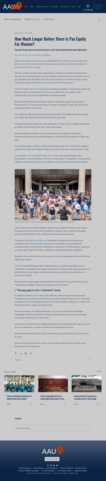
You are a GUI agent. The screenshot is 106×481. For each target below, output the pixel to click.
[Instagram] (87, 10)
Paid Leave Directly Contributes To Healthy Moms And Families (19, 397)
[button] (88, 5)
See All (99, 371)
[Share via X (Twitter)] (21, 353)
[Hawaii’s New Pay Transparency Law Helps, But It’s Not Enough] (87, 383)
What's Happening (12, 19)
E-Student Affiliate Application (28, 471)
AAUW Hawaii (38, 468)
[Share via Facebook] (16, 353)
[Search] (101, 6)
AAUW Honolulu (25, 468)
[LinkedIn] (89, 10)
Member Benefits (48, 471)
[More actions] (90, 33)
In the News (49, 19)
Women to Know (32, 19)
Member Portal (80, 468)
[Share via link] (31, 353)
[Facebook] (84, 10)
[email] (92, 10)
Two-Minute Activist (64, 471)
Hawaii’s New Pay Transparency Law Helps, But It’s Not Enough (85, 397)
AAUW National (51, 468)
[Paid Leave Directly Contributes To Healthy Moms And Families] (19, 383)
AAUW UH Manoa (66, 468)
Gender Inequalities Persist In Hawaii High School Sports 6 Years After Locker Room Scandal (53, 397)
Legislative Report (80, 471)
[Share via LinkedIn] (26, 353)
